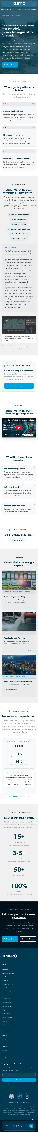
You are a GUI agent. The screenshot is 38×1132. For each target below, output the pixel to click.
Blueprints (5, 981)
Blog (3, 1010)
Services (4, 1050)
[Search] (28, 3)
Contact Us (5, 1054)
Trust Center (5, 1058)
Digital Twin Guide (7, 992)
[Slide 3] (21, 796)
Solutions (5, 977)
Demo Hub (5, 988)
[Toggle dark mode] (33, 3)
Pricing (4, 1039)
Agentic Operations (8, 973)
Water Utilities (19, 540)
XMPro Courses (7, 1017)
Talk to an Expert (9, 65)
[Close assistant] (32, 1119)
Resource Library (7, 1002)
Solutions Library (6, 15)
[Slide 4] (24, 796)
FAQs (4, 1025)
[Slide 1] (15, 796)
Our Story (5, 1035)
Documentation (6, 1014)
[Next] (28, 796)
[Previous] (9, 796)
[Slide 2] (18, 796)
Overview (5, 969)
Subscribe (19, 1080)
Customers (5, 1043)
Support (4, 1021)
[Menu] (5, 3)
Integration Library (7, 984)
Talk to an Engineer (19, 386)
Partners (4, 1047)
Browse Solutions (28, 939)
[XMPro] (19, 4)
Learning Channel (7, 1006)
